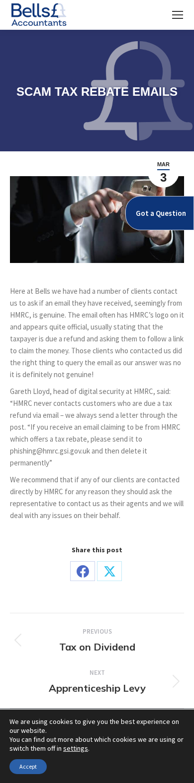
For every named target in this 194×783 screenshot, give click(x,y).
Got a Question (161, 213)
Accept (28, 766)
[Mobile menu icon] (177, 14)
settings (75, 748)
